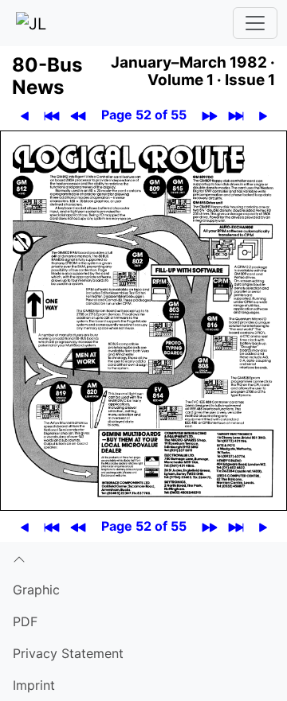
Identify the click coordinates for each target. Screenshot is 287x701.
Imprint (34, 685)
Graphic (36, 590)
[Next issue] (209, 114)
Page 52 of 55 (144, 115)
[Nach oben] (143, 558)
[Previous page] (24, 114)
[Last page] (235, 114)
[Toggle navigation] (255, 23)
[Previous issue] (77, 114)
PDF (25, 621)
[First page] (51, 114)
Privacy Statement (68, 653)
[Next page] (262, 114)
